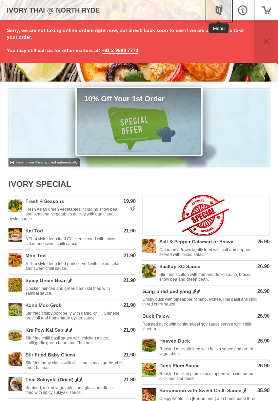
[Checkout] (266, 10)
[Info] (242, 10)
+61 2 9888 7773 (120, 50)
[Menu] (219, 10)
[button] (266, 41)
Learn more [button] (46, 162)
